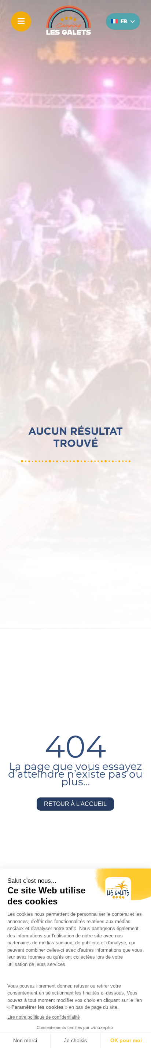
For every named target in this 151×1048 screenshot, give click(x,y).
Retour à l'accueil (75, 804)
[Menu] (21, 21)
